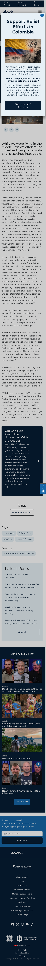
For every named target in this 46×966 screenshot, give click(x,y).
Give (43, 487)
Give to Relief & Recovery (23, 105)
